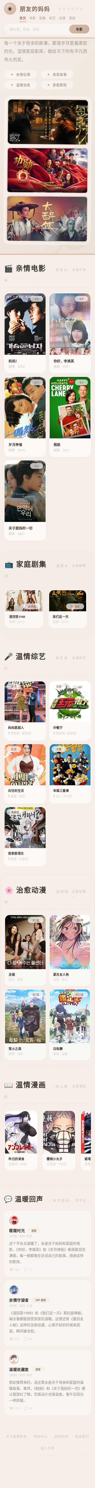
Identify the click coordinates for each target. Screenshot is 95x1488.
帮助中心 (40, 1436)
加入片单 (47, 1448)
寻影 (79, 29)
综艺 (52, 18)
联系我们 (82, 1436)
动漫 (62, 18)
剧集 (42, 18)
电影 (32, 18)
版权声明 (61, 1436)
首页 (23, 18)
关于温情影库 (16, 1436)
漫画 (72, 18)
